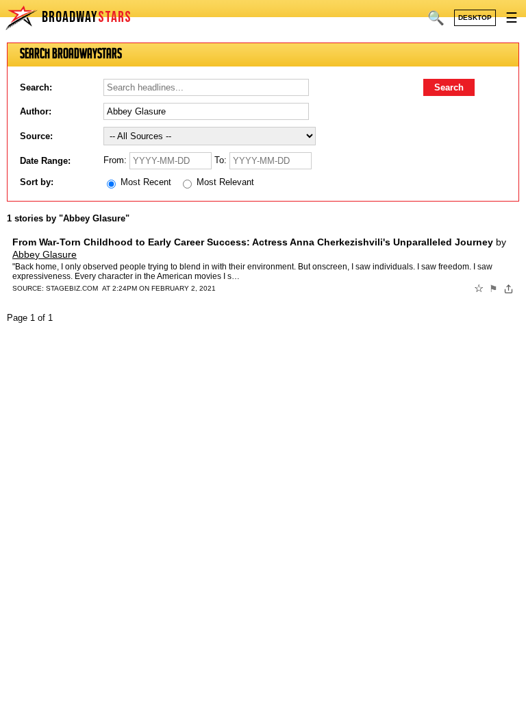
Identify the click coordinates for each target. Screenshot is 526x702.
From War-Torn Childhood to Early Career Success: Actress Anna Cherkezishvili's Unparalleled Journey (252, 242)
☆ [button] (479, 288)
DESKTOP (475, 17)
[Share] (508, 288)
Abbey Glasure (44, 254)
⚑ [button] (493, 288)
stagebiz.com (72, 288)
